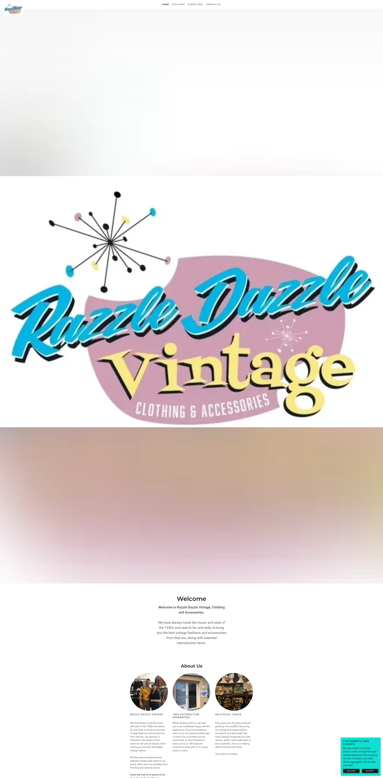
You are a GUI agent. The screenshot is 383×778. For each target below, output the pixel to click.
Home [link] (165, 4)
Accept (370, 771)
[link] (51, 3)
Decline (351, 771)
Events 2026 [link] (195, 4)
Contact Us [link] (213, 4)
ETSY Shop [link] (178, 4)
